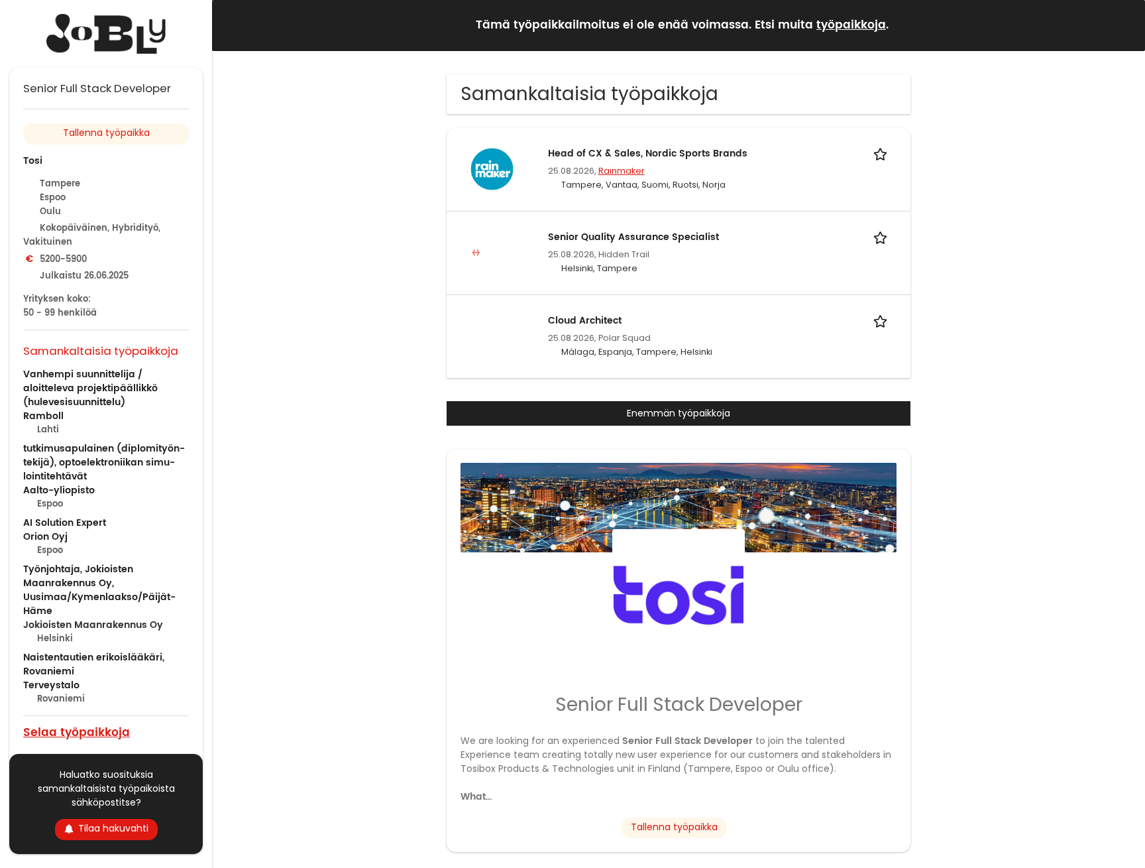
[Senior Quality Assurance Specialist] (491, 252)
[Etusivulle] (106, 34)
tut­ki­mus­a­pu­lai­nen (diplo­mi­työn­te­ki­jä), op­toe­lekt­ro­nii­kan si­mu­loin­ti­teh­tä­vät (104, 462)
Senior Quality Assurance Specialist (633, 237)
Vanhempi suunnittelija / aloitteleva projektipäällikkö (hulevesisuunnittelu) (90, 388)
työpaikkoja (851, 25)
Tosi (32, 160)
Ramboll (43, 416)
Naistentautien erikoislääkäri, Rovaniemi (93, 664)
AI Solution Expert (64, 522)
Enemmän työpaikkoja (678, 413)
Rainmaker (621, 170)
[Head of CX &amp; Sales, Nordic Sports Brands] (491, 168)
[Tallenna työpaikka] (882, 153)
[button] (1124, 24)
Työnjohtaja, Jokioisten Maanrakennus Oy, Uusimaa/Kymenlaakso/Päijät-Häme (99, 590)
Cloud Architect (585, 320)
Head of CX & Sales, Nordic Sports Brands (647, 153)
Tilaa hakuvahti (113, 828)
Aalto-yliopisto (59, 490)
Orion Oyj (45, 536)
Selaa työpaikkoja (76, 731)
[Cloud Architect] (491, 335)
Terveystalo (51, 685)
